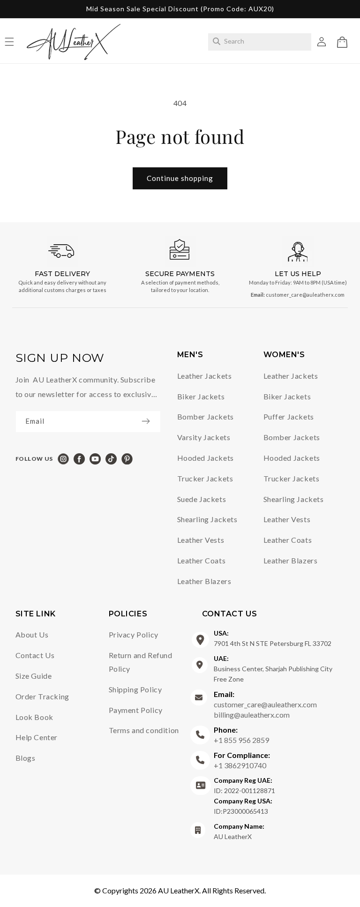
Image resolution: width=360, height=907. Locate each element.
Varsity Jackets (204, 437)
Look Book (34, 716)
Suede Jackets (201, 499)
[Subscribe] (150, 421)
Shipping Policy (135, 689)
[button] (342, 42)
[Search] (216, 41)
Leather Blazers (204, 581)
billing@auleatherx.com (252, 714)
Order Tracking (42, 696)
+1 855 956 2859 (241, 734)
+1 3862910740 (242, 760)
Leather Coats (201, 560)
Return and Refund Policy (140, 662)
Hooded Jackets (205, 457)
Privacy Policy (133, 634)
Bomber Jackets (205, 416)
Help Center (36, 737)
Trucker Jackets (205, 478)
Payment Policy (136, 709)
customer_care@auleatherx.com (305, 295)
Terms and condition (144, 730)
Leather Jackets (204, 375)
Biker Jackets (201, 396)
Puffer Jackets (288, 416)
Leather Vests (201, 539)
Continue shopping (180, 178)
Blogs (25, 757)
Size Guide (33, 675)
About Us (32, 634)
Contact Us (35, 655)
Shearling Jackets (207, 519)
